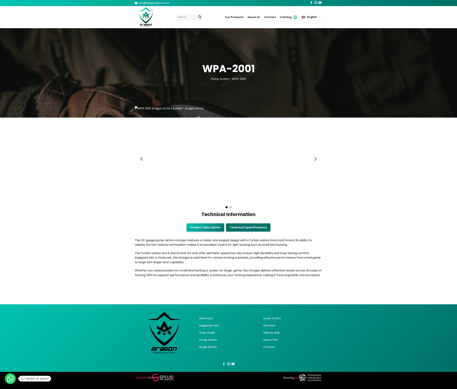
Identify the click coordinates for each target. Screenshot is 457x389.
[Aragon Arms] (152, 17)
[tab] (205, 227)
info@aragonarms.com (154, 3)
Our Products (234, 17)
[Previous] (142, 158)
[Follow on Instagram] (315, 3)
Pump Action (220, 79)
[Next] (315, 158)
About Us (253, 17)
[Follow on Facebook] (311, 3)
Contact (270, 17)
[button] (10, 378)
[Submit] (200, 17)
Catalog (286, 17)
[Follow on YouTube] (320, 3)
